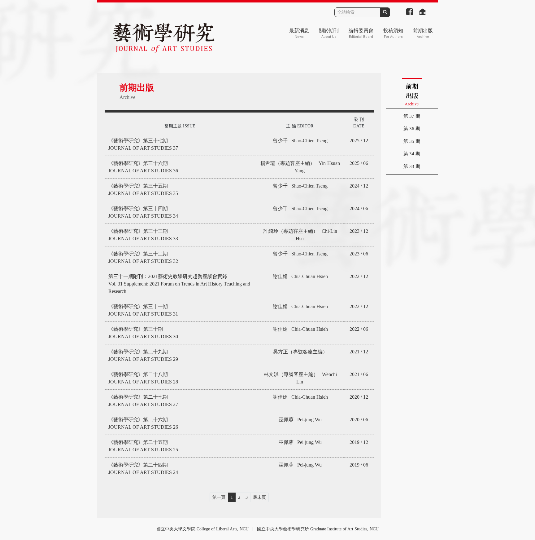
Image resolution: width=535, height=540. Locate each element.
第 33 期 (411, 166)
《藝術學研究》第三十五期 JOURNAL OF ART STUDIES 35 (143, 189)
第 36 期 (411, 128)
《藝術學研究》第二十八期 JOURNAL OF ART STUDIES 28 (143, 378)
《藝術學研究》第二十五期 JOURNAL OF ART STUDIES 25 (143, 446)
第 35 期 (411, 141)
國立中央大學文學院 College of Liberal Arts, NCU (202, 529)
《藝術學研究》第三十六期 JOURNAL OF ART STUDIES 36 (143, 167)
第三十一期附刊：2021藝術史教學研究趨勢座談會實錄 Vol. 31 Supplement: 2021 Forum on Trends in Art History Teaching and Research (179, 284)
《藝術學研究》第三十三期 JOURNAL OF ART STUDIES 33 (143, 234)
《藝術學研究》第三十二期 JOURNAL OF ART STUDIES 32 (143, 257)
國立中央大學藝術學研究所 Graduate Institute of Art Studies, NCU (318, 529)
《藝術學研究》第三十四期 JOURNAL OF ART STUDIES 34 (143, 212)
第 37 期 (411, 116)
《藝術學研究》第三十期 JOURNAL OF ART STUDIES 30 (143, 332)
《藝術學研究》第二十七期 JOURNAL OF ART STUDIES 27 (143, 400)
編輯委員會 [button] (361, 33)
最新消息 (299, 33)
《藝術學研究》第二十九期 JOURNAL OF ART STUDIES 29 (143, 355)
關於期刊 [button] (329, 33)
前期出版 (423, 33)
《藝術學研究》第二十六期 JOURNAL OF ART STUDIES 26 (143, 423)
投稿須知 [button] (393, 33)
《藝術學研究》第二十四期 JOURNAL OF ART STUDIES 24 (143, 468)
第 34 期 (411, 153)
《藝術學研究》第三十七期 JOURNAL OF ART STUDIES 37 (143, 144)
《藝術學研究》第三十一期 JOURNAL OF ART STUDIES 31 (143, 310)
